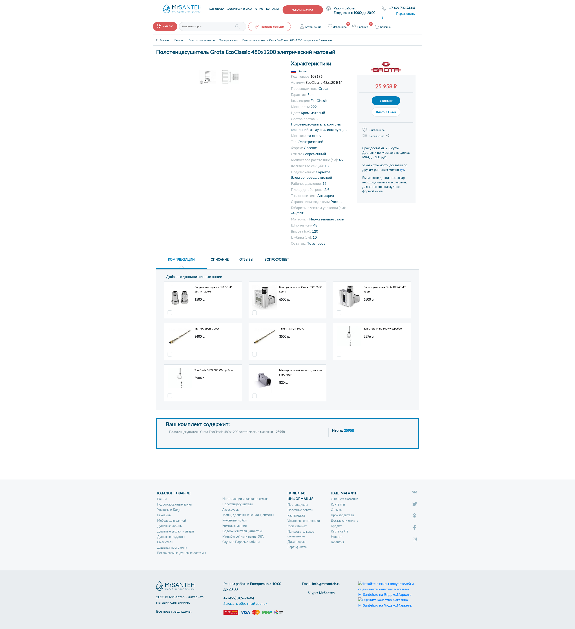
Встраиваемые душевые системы (181, 553)
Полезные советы (300, 510)
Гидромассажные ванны (174, 504)
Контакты (272, 9)
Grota (323, 88)
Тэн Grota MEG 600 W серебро (214, 370)
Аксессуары (230, 509)
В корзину (386, 100)
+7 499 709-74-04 (402, 8)
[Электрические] (228, 36)
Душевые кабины (169, 526)
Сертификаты (297, 547)
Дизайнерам (296, 541)
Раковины (164, 515)
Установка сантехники (304, 521)
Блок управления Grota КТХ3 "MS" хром (300, 289)
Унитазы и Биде (168, 510)
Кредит (336, 526)
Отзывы (336, 510)
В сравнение (376, 136)
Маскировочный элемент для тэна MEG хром (300, 372)
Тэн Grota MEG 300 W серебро (383, 328)
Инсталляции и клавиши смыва (245, 499)
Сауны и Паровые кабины (241, 542)
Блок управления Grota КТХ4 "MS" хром (385, 289)
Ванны (162, 499)
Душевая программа (172, 547)
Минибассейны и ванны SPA (242, 536)
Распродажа (216, 9)
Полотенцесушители (237, 504)
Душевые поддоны (171, 537)
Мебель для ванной (171, 520)
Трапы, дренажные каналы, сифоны (248, 515)
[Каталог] (179, 36)
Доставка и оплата (240, 9)
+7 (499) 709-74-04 (238, 598)
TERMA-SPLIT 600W (291, 328)
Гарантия (337, 542)
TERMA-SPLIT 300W (207, 328)
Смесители (165, 542)
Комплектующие (234, 526)
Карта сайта (339, 531)
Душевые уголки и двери (175, 531)
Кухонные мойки (234, 520)
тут (402, 170)
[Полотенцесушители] (201, 36)
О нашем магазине (344, 499)
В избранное (377, 130)
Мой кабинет (297, 526)
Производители (342, 515)
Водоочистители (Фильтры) (242, 531)
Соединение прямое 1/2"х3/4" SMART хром (213, 289)
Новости (337, 537)
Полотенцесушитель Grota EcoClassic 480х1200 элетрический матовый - (227, 432)
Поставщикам (298, 504)
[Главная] (164, 36)
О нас (259, 9)
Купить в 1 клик (386, 112)
